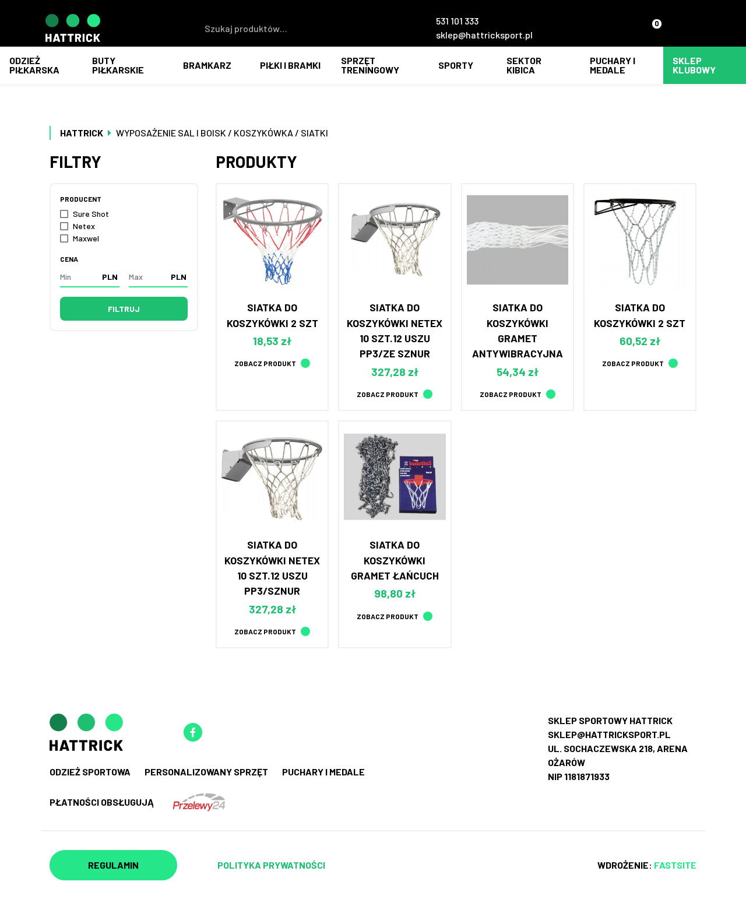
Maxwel (86, 238)
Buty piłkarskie (118, 65)
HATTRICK (81, 132)
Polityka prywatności (271, 864)
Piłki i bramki (290, 65)
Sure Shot (91, 214)
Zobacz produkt (265, 363)
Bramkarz (207, 65)
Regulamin (113, 864)
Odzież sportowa (90, 771)
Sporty (455, 65)
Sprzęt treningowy (370, 65)
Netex (84, 226)
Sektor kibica (523, 65)
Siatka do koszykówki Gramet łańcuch (395, 560)
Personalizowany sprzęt (206, 771)
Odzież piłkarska (34, 65)
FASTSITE (675, 864)
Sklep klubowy (694, 65)
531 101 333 (457, 20)
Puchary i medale (612, 65)
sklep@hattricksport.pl (484, 34)
